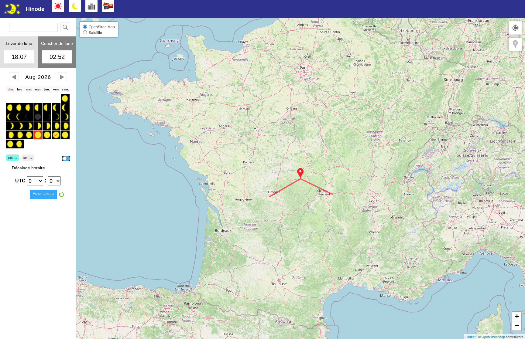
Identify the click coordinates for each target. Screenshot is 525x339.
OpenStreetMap (493, 336)
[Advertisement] (464, 9)
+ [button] (517, 316)
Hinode (35, 9)
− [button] (517, 326)
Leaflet (470, 336)
